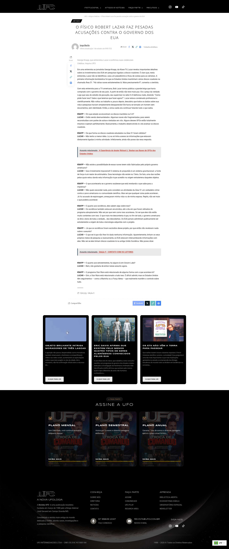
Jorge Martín (85, 45)
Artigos (76, 21)
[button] (92, 7)
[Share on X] (132, 47)
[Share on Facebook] (129, 47)
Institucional (91, 8)
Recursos (152, 8)
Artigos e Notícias (115, 8)
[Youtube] (177, 7)
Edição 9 (91, 293)
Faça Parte (134, 8)
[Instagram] (170, 7)
